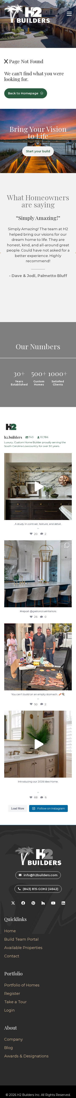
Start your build (38, 151)
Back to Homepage (23, 93)
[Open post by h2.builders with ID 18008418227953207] (38, 573)
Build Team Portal (21, 939)
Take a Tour (15, 1002)
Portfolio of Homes (21, 985)
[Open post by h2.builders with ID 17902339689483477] (38, 486)
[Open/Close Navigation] (69, 13)
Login (9, 1010)
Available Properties (23, 947)
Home (10, 931)
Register (12, 993)
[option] (38, 263)
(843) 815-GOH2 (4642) (40, 889)
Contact (11, 956)
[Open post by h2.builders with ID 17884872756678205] (38, 656)
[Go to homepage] (27, 13)
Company (13, 1039)
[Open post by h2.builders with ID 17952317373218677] (38, 744)
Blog (8, 1047)
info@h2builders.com (40, 875)
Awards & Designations (26, 1056)
